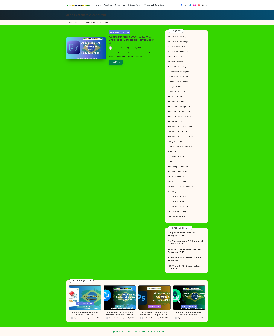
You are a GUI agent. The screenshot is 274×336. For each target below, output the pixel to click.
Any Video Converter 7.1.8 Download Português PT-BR (185, 242)
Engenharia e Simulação (179, 112)
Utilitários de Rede (176, 201)
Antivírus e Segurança (178, 42)
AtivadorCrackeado (76, 22)
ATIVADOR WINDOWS (178, 52)
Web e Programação (177, 216)
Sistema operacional (177, 182)
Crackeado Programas (119, 32)
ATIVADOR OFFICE (177, 47)
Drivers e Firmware (176, 92)
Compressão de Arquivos (179, 72)
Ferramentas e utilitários (179, 132)
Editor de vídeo (175, 97)
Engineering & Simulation (179, 117)
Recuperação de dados (178, 172)
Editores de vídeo (176, 102)
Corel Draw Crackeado (178, 77)
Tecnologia (173, 191)
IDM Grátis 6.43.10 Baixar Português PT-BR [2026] (185, 267)
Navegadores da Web (177, 156)
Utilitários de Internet (177, 196)
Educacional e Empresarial (180, 107)
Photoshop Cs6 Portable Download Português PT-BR (184, 250)
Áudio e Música (175, 57)
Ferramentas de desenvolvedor (182, 127)
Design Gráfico (175, 87)
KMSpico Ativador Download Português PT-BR (181, 234)
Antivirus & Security (177, 37)
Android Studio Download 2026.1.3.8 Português (185, 259)
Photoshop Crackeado (178, 166)
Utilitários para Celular (178, 206)
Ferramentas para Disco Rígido (182, 137)
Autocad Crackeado (177, 62)
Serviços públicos (176, 176)
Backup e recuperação (178, 67)
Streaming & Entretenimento (180, 186)
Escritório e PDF (175, 122)
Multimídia (172, 152)
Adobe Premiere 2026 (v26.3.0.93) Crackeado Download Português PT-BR (133, 39)
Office (170, 162)
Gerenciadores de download (180, 147)
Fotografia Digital (176, 142)
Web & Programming (177, 211)
